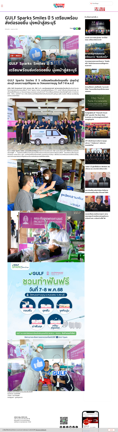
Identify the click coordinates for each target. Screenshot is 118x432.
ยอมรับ (111, 430)
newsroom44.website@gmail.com (48, 420)
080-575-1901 (42, 417)
